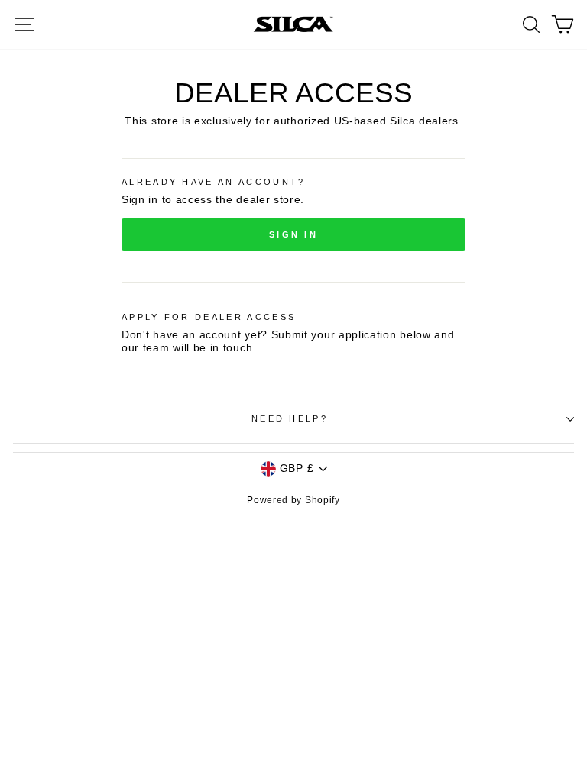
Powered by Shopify (293, 500)
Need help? (289, 418)
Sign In (293, 234)
